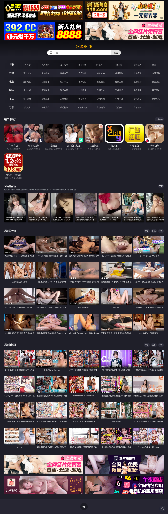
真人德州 (46, 64)
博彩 (11, 64)
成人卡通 (64, 81)
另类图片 (156, 90)
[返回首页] (163, 509)
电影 (11, 81)
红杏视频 (101, 107)
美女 (146, 231)
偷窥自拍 (27, 90)
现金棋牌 (138, 64)
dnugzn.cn (84, 46)
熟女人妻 (101, 73)
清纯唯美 (119, 90)
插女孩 (27, 107)
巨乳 (154, 231)
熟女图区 (138, 90)
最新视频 (10, 231)
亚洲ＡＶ (27, 73)
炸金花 (119, 64)
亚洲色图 (46, 90)
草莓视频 (64, 107)
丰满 (146, 345)
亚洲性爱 (27, 81)
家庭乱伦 (46, 99)
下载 (161, 186)
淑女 (154, 345)
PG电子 (27, 64)
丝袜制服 (119, 73)
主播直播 (138, 73)
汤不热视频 (82, 107)
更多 (161, 231)
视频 (11, 73)
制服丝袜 (101, 81)
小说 (11, 98)
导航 (11, 107)
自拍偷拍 (46, 73)
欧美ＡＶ (64, 73)
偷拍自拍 (46, 81)
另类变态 (156, 81)
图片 (11, 90)
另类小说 (119, 99)
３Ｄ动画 (82, 73)
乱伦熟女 (138, 81)
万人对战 (64, 64)
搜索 (116, 52)
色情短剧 (138, 107)
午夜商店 (46, 107)
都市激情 (27, 99)
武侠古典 (82, 99)
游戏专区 (82, 64)
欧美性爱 (82, 81)
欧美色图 (64, 90)
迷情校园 (101, 99)
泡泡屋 (119, 107)
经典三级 (119, 81)
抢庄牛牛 (156, 64)
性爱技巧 (156, 99)
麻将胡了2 (100, 64)
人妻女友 (64, 99)
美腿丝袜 (101, 90)
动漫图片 (82, 90)
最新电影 (10, 345)
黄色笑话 (138, 99)
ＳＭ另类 (156, 73)
